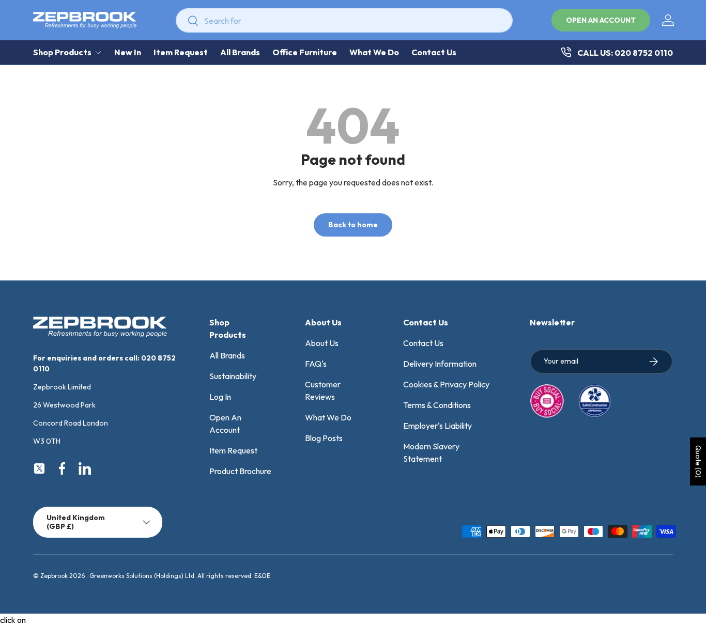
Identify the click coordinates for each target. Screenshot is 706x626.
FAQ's (316, 363)
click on (13, 620)
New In (127, 52)
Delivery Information (440, 363)
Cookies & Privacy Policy (446, 384)
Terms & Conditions (437, 405)
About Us (322, 343)
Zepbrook (54, 576)
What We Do (374, 52)
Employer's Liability (437, 425)
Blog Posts (324, 438)
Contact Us (433, 52)
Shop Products (62, 52)
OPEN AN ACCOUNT (601, 20)
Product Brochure (240, 471)
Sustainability (232, 376)
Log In (220, 397)
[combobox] (344, 20)
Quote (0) (698, 461)
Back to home (353, 224)
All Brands (240, 52)
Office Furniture (304, 52)
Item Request (181, 52)
